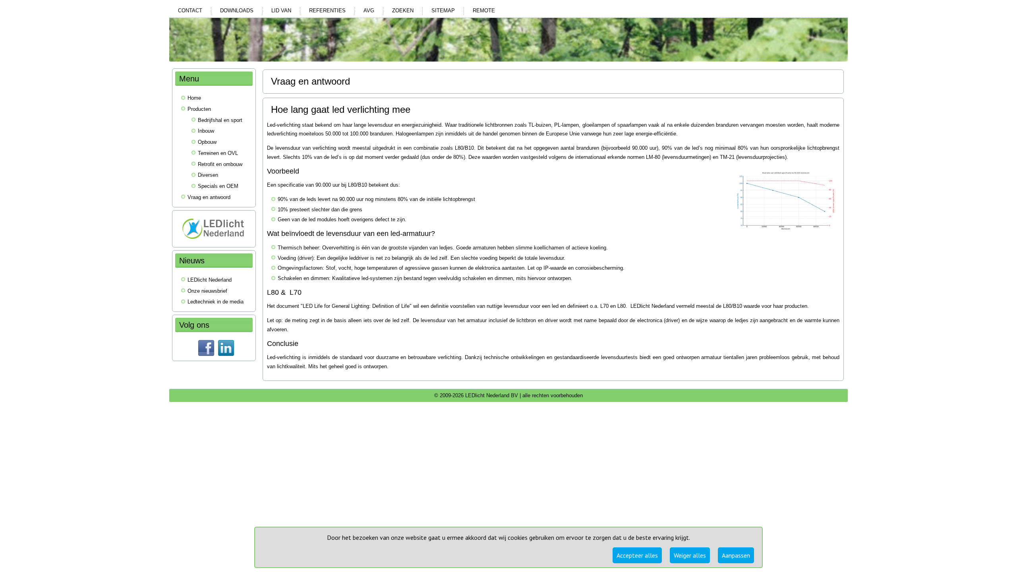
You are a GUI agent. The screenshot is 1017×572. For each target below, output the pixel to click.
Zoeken (403, 11)
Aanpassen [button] (736, 555)
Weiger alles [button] (690, 555)
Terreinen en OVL (218, 153)
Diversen (208, 175)
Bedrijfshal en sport (220, 120)
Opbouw (207, 142)
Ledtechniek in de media (216, 302)
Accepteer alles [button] (637, 555)
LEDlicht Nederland (210, 280)
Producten (199, 109)
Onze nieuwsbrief (207, 291)
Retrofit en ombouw (220, 164)
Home (194, 98)
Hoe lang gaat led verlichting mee (340, 109)
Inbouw (206, 131)
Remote (484, 11)
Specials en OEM (218, 186)
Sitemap (443, 11)
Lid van (281, 11)
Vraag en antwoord (209, 197)
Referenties (327, 11)
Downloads (236, 11)
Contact (190, 11)
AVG (368, 11)
